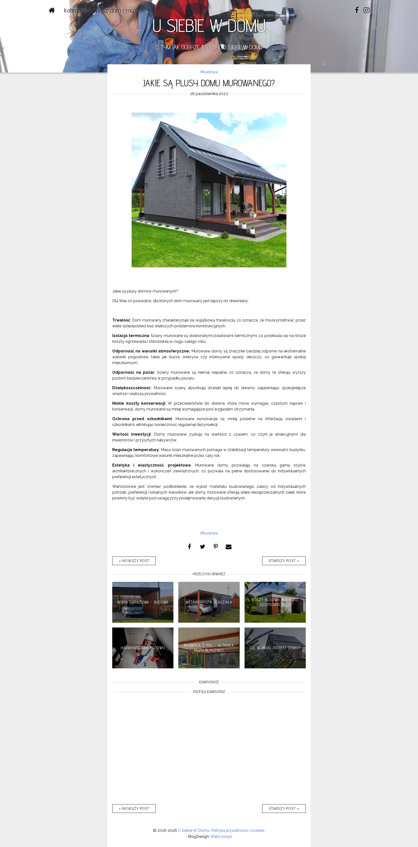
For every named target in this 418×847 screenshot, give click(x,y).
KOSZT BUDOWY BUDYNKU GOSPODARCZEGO (275, 602)
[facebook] (357, 10)
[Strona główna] (52, 10)
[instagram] (366, 10)
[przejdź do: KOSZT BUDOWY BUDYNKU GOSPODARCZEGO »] (275, 621)
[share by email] (228, 546)
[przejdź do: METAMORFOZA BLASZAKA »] (208, 621)
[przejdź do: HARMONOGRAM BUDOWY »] (142, 667)
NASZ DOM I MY (115, 10)
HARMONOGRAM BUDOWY (143, 647)
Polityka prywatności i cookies (237, 830)
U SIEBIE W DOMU (209, 25)
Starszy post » (284, 561)
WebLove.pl (221, 836)
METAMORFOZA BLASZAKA (209, 602)
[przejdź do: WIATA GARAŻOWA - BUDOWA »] (142, 621)
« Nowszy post (134, 561)
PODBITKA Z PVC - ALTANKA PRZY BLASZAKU (209, 648)
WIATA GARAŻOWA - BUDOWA (142, 602)
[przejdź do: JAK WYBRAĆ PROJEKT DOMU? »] (275, 667)
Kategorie (75, 10)
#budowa (209, 72)
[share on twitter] (202, 546)
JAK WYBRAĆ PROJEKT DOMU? (275, 647)
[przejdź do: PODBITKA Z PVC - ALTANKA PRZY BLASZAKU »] (208, 667)
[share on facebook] (189, 546)
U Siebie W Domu (193, 830)
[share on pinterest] (215, 546)
